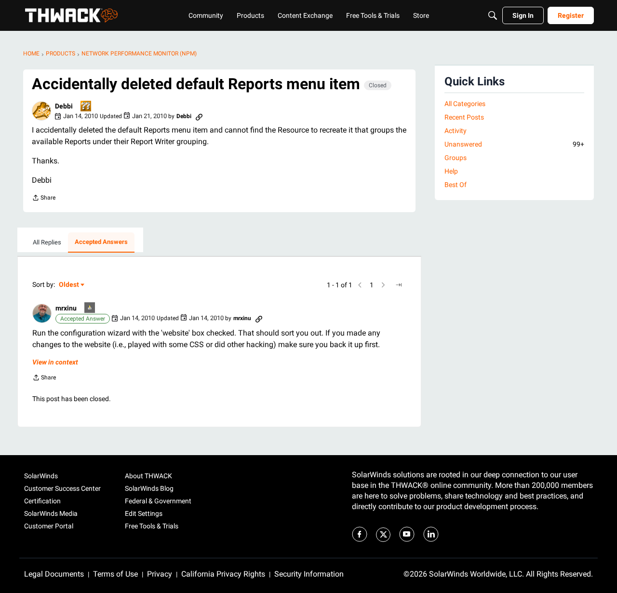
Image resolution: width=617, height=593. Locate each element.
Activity (455, 131)
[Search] (492, 15)
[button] (41, 111)
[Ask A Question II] (86, 106)
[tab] (47, 242)
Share (43, 198)
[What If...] (90, 308)
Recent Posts (464, 117)
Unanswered (514, 144)
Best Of (455, 185)
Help (451, 171)
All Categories (464, 104)
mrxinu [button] (66, 308)
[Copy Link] (199, 116)
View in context (55, 362)
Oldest (69, 285)
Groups (455, 158)
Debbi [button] (64, 106)
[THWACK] (71, 15)
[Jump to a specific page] (398, 285)
